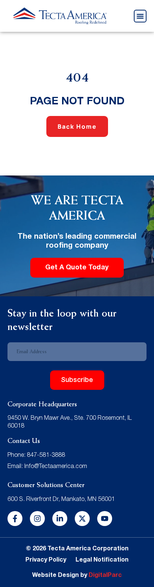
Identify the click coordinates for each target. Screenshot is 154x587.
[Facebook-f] (14, 518)
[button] (140, 16)
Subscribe (77, 380)
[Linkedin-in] (59, 518)
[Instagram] (37, 518)
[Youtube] (104, 518)
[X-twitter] (82, 518)
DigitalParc (105, 575)
